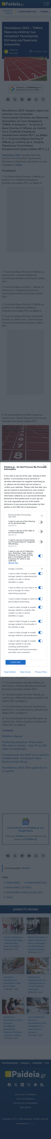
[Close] (45, 467)
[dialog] (25, 569)
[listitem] (25, 516)
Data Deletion (10, 672)
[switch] (40, 522)
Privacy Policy (41, 672)
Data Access (25, 672)
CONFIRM (15, 662)
